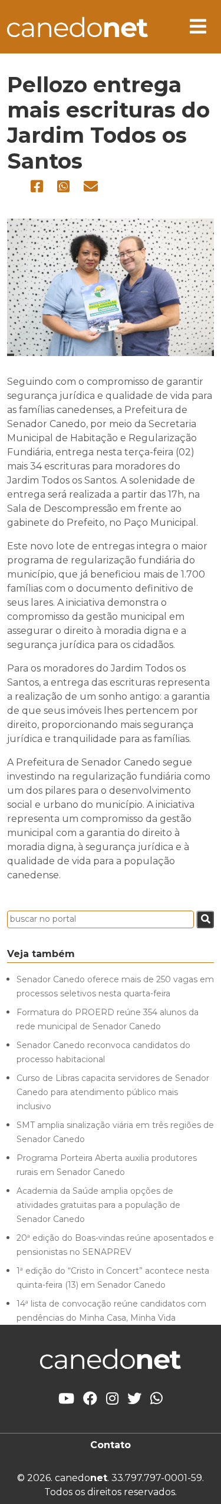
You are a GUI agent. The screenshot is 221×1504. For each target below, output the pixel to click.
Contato (110, 1445)
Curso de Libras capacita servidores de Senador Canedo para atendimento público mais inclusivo (113, 1092)
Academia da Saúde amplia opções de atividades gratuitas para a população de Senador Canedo (98, 1205)
